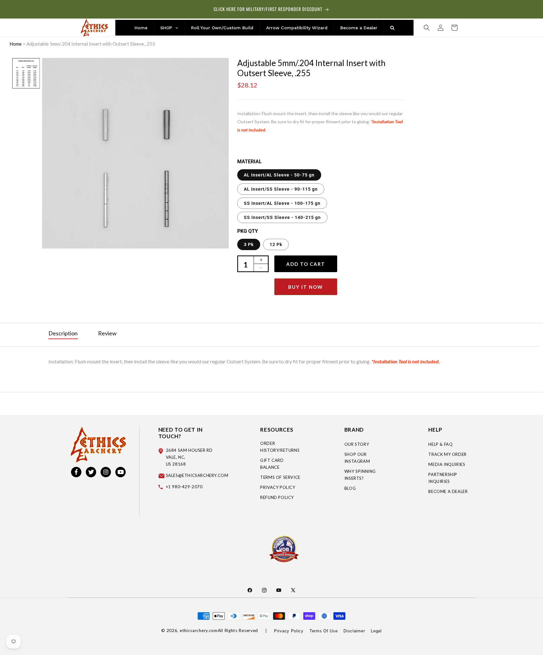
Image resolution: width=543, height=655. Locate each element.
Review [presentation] (107, 333)
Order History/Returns (279, 447)
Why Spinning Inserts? (360, 475)
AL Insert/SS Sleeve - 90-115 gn (281, 189)
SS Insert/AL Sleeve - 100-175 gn (282, 203)
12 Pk (276, 244)
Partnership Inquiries (442, 478)
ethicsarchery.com (199, 630)
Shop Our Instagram (357, 458)
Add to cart (305, 264)
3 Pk (249, 244)
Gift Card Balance (271, 464)
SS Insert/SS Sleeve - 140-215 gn (282, 217)
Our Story (356, 444)
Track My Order (447, 454)
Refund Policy (277, 497)
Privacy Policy (277, 487)
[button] (427, 28)
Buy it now (305, 287)
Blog (350, 488)
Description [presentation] (63, 333)
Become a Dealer (448, 491)
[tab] (63, 333)
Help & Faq (440, 444)
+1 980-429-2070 (184, 486)
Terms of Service (280, 477)
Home (15, 44)
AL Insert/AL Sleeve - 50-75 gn (279, 174)
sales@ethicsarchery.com (197, 475)
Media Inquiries (446, 464)
